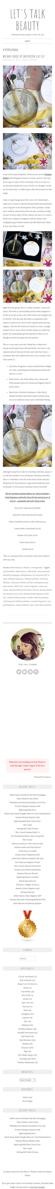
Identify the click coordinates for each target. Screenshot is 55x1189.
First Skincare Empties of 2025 (27, 862)
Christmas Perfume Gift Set (22, 582)
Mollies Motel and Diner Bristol (28, 847)
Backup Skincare (27, 892)
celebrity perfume (31, 579)
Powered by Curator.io (42, 777)
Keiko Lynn (27, 1097)
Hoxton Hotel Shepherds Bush (27, 854)
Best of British (25, 980)
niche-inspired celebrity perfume (16, 601)
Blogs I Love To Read (26, 984)
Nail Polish (25, 1036)
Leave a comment (29, 59)
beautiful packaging (11, 575)
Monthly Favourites (26, 1032)
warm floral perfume (42, 605)
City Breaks (25, 991)
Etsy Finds (26, 995)
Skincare (25, 1047)
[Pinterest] (30, 671)
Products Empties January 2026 (27, 806)
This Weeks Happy (25, 1055)
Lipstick (25, 1017)
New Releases (16, 567)
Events (26, 999)
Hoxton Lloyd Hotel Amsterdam (28, 869)
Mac (26, 1021)
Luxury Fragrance (30, 586)
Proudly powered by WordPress (16, 1171)
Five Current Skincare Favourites (27, 866)
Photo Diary (27, 839)
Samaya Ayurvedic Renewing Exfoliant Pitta (27, 899)
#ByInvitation (20, 571)
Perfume (26, 567)
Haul (26, 1010)
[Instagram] (36, 671)
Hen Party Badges (37, 1187)
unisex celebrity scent (24, 605)
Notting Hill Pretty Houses (27, 828)
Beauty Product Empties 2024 (27, 888)
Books (26, 988)
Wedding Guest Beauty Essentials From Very (28, 802)
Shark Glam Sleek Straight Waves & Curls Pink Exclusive (27, 813)
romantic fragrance (38, 601)
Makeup (25, 1025)
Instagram (25, 1014)
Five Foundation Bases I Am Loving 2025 (27, 836)
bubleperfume (25, 575)
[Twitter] (19, 671)
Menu (27, 41)
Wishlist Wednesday (25, 1062)
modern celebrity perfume (37, 597)
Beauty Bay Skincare (27, 881)
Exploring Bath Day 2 (27, 810)
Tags (25, 1051)
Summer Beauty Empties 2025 (27, 817)
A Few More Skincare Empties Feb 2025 (27, 858)
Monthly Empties (25, 1029)
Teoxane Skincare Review (27, 873)
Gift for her (18, 586)
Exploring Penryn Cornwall (27, 877)
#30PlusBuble (8, 571)
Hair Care (26, 1002)
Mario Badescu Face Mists (27, 798)
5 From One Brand (25, 976)
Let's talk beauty (27, 19)
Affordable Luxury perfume (38, 571)
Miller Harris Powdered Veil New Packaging (27, 795)
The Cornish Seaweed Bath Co (27, 832)
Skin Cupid (27, 825)
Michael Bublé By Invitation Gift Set (24, 56)
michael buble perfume (16, 597)
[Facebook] (24, 671)
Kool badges (28, 1101)
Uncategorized (36, 567)
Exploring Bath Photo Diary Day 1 (27, 821)
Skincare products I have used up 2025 (27, 843)
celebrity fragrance (15, 579)
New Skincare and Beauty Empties (27, 903)
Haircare (26, 1006)
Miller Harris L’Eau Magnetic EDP (27, 896)
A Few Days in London (27, 851)
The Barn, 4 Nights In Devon (27, 884)
